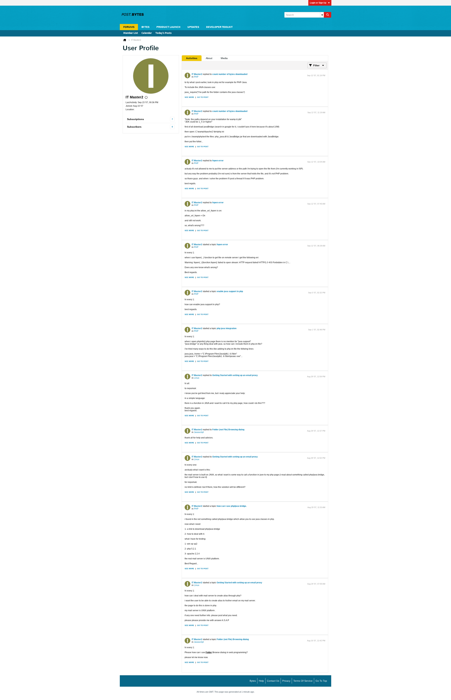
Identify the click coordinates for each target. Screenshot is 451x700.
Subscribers (134, 126)
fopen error (218, 160)
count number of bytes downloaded (229, 74)
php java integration (226, 328)
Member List (130, 33)
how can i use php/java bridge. (232, 506)
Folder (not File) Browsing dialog (228, 429)
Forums (128, 27)
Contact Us (273, 680)
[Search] (327, 15)
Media (224, 58)
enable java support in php (230, 291)
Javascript (199, 432)
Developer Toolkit (219, 27)
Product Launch (168, 27)
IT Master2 (197, 74)
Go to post (202, 97)
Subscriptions (135, 119)
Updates (193, 27)
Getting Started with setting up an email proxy (235, 375)
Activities (191, 58)
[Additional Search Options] (322, 15)
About (209, 58)
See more (189, 97)
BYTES (145, 27)
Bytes (253, 680)
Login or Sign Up (318, 3)
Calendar (146, 33)
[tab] (192, 58)
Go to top (321, 680)
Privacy (286, 680)
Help (261, 680)
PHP (196, 77)
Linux (196, 378)
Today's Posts (163, 33)
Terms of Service (303, 680)
